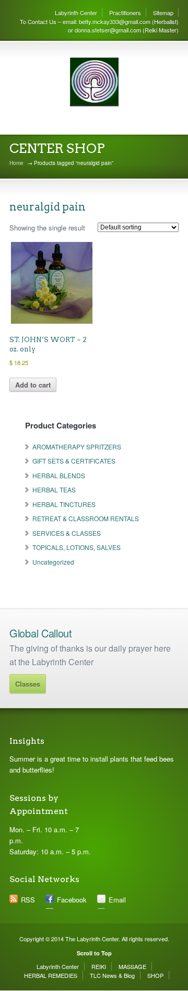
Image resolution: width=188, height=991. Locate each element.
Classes (27, 684)
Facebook (72, 900)
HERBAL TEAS (54, 489)
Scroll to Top (94, 953)
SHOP (155, 975)
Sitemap (163, 12)
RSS (28, 900)
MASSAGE (132, 966)
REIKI (98, 966)
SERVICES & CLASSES (66, 532)
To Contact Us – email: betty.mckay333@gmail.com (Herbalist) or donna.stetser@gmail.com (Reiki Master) (99, 26)
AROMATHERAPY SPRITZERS (76, 446)
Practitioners (125, 12)
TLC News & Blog (112, 975)
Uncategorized (53, 561)
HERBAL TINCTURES (64, 504)
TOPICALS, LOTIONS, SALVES (76, 547)
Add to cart (33, 385)
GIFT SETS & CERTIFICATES (73, 460)
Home (16, 163)
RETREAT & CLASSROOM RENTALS (85, 518)
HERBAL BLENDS (58, 475)
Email (117, 900)
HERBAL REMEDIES (50, 975)
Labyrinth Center (76, 12)
